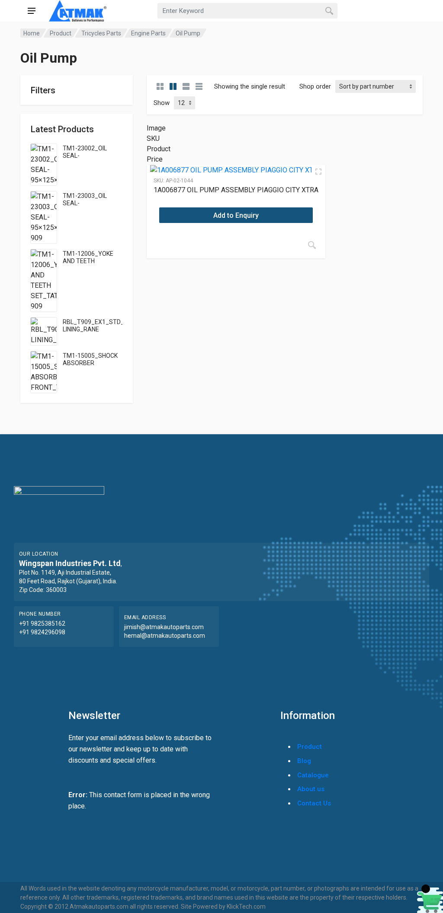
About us (310, 789)
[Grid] (160, 86)
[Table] (199, 86)
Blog (304, 761)
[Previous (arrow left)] (15, 456)
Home (31, 33)
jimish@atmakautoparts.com (164, 627)
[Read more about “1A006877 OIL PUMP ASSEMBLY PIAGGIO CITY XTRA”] (312, 245)
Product (60, 33)
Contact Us (314, 803)
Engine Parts (148, 33)
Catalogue (313, 775)
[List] (186, 86)
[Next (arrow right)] (428, 456)
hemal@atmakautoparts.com (164, 635)
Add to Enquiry (236, 215)
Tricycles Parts (101, 33)
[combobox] (247, 11)
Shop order (315, 86)
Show (162, 103)
